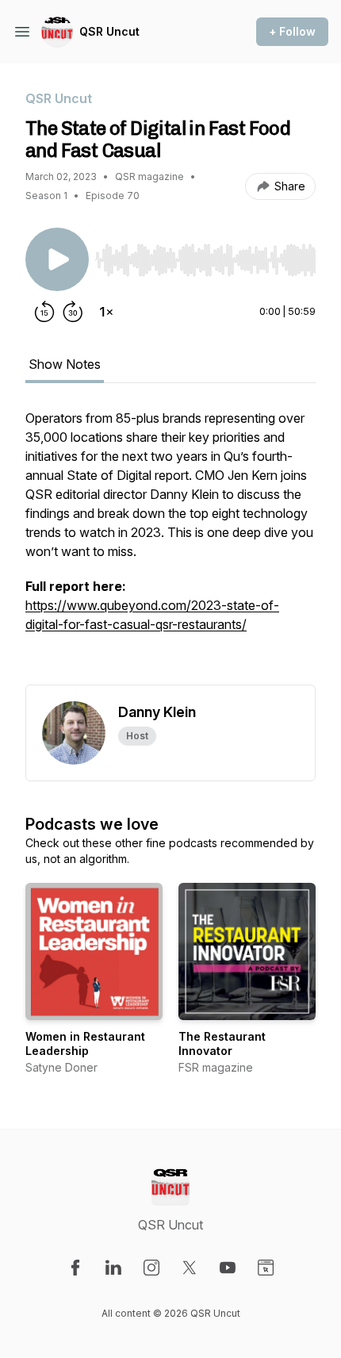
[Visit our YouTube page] (228, 1268)
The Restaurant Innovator (222, 1043)
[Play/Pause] (57, 259)
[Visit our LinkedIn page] (113, 1268)
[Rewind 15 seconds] (44, 312)
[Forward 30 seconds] (73, 312)
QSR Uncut (109, 31)
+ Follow (292, 31)
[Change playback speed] (106, 312)
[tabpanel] (170, 547)
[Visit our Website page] (266, 1268)
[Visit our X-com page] (189, 1268)
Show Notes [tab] (65, 364)
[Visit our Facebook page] (75, 1268)
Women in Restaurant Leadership (85, 1043)
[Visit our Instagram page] (151, 1268)
